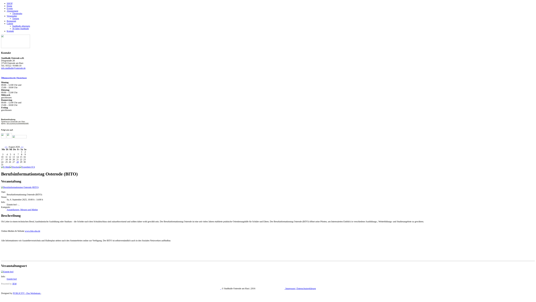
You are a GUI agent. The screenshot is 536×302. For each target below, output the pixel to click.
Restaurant (11, 21)
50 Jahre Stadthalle (20, 28)
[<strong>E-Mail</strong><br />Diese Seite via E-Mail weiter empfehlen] (5, 167)
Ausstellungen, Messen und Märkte (22, 209)
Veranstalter (12, 16)
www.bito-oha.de (32, 231)
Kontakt (10, 31)
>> (21, 147)
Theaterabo (17, 13)
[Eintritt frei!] (7, 272)
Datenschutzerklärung (306, 288)
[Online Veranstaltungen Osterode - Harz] (15, 47)
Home (9, 6)
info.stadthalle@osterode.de (13, 68)
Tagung (15, 18)
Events (10, 8)
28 (17, 162)
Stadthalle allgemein (21, 26)
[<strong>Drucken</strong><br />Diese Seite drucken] (14, 167)
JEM (14, 284)
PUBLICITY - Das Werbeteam (27, 293)
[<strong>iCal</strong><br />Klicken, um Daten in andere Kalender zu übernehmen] (27, 167)
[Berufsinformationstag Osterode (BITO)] (20, 187)
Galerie (10, 23)
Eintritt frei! (12, 279)
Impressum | (291, 288)
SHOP (10, 3)
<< (6, 147)
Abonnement (12, 11)
